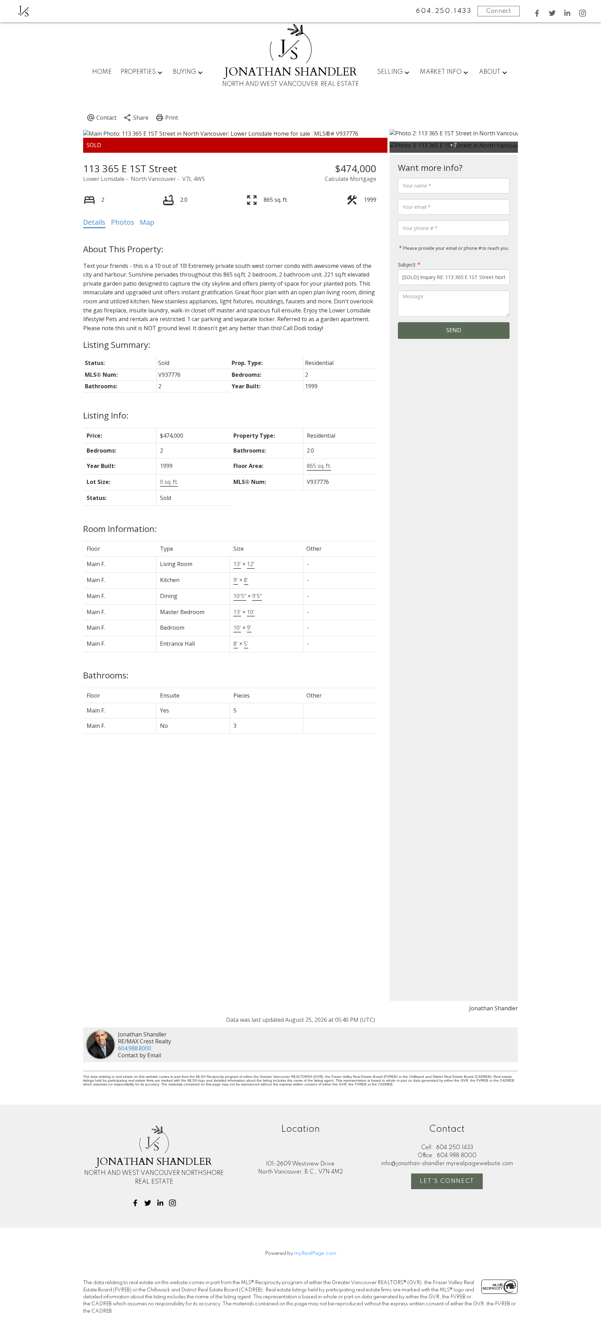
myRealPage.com (315, 1253)
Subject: (407, 264)
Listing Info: (106, 415)
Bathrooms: (106, 675)
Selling (390, 72)
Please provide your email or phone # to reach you (455, 248)
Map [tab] (147, 222)
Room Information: (120, 528)
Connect (498, 11)
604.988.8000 (134, 1048)
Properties (138, 72)
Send (453, 330)
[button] (537, 13)
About (489, 72)
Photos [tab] (122, 222)
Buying (184, 72)
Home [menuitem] (102, 72)
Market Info (441, 72)
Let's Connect (447, 1181)
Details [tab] (94, 222)
